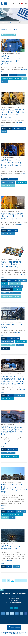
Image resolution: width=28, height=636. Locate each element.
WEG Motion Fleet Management (11, 293)
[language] (22, 3)
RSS (6, 633)
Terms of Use (22, 632)
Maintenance (21, 75)
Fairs (3, 566)
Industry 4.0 (17, 289)
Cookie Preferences (15, 627)
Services (4, 75)
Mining (23, 78)
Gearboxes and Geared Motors (10, 78)
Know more (24, 69)
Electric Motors (6, 128)
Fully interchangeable (8, 185)
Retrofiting (12, 75)
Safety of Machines (13, 338)
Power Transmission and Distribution (12, 286)
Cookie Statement (14, 632)
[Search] (19, 3)
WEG (3, 3)
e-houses (4, 517)
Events (3, 543)
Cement (4, 81)
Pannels (12, 517)
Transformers (21, 511)
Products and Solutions (7, 53)
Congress (16, 566)
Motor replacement (7, 398)
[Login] (13, 3)
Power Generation (15, 283)
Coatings (4, 283)
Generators (5, 348)
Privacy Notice (5, 632)
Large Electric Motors (19, 128)
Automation (22, 280)
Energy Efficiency (7, 289)
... (20, 580)
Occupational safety (7, 341)
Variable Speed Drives (8, 345)
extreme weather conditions (10, 456)
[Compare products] (16, 3)
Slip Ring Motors (21, 182)
